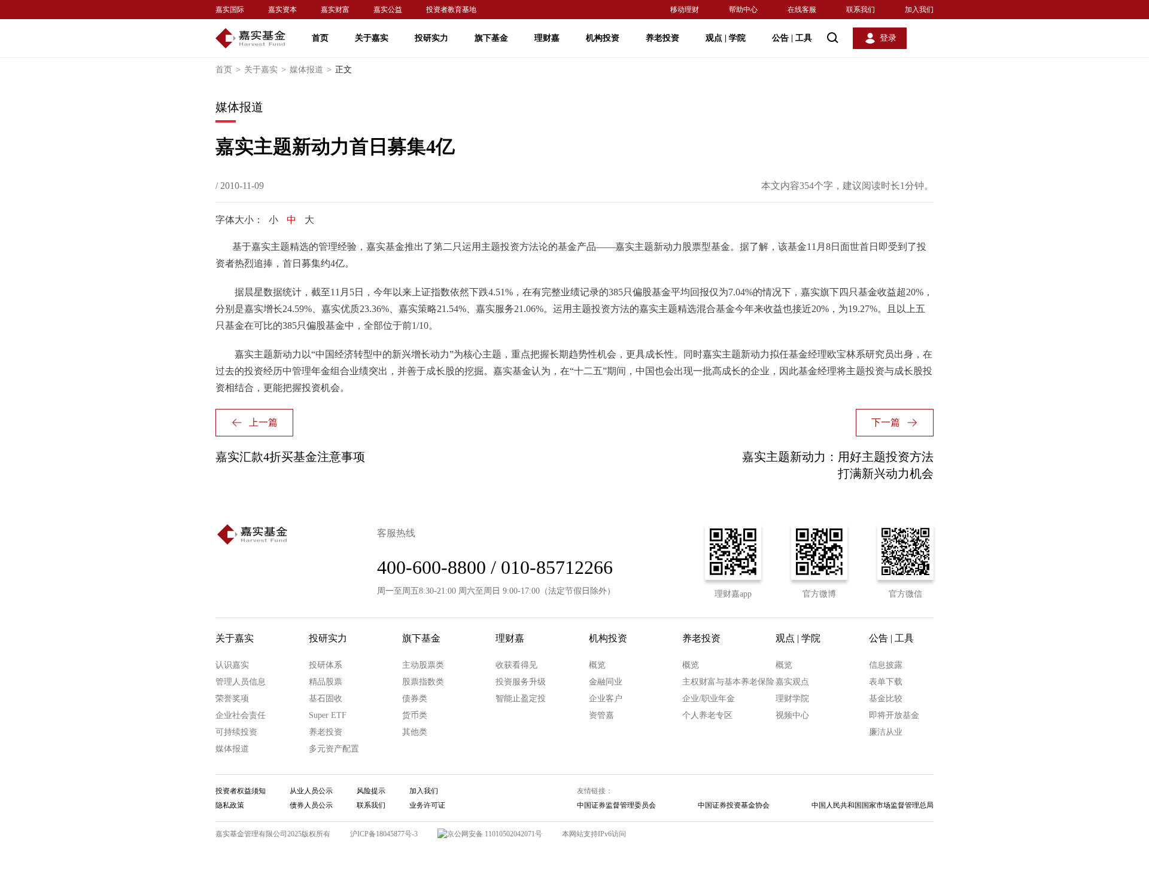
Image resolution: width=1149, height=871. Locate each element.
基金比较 (885, 698)
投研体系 (325, 665)
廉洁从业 (885, 732)
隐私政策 (229, 805)
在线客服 (802, 9)
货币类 (414, 715)
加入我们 (919, 9)
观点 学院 (726, 37)
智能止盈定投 (521, 698)
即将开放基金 (894, 715)
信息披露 (885, 665)
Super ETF (327, 715)
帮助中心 (743, 9)
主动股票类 (423, 665)
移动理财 (684, 9)
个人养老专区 (707, 715)
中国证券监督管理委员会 (616, 805)
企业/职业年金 (708, 698)
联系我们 (860, 9)
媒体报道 (311, 69)
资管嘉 (601, 715)
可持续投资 (236, 732)
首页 (320, 37)
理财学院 (792, 698)
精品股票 (325, 681)
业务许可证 (427, 805)
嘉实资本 (282, 9)
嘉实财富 (335, 9)
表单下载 (885, 681)
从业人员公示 (311, 791)
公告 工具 (792, 37)
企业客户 (605, 698)
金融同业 (605, 681)
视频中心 (792, 715)
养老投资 (662, 37)
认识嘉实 (232, 665)
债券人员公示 (311, 805)
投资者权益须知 (240, 791)
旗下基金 (491, 37)
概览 (597, 665)
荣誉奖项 (232, 698)
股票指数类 (423, 681)
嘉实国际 (229, 9)
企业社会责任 (240, 715)
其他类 (414, 732)
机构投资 (602, 37)
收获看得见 (516, 665)
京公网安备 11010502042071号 (494, 834)
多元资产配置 (334, 748)
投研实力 (431, 37)
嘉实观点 (792, 681)
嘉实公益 (387, 9)
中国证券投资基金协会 (734, 805)
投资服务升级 (521, 681)
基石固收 (325, 698)
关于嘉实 (371, 37)
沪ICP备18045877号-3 (384, 834)
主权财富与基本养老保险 (728, 681)
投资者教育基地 (451, 9)
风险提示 (371, 791)
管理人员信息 (240, 681)
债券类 (414, 698)
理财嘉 (547, 37)
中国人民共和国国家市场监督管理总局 (872, 805)
